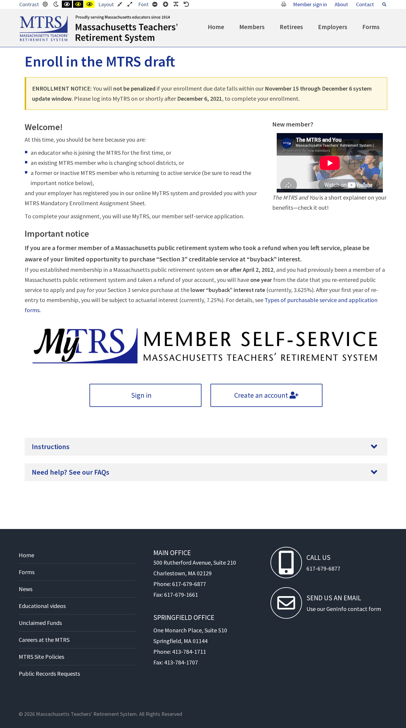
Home (216, 27)
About (341, 4)
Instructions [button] (51, 446)
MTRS (26, 18)
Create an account (261, 395)
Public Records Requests (49, 673)
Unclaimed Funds (40, 622)
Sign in (142, 395)
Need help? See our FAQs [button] (70, 472)
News (25, 589)
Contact (365, 4)
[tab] (206, 447)
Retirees (291, 27)
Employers (332, 27)
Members (252, 27)
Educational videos (42, 605)
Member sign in (310, 4)
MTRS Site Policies (41, 656)
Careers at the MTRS (44, 639)
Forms (371, 27)
